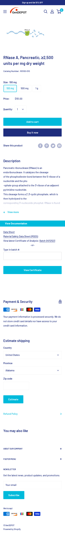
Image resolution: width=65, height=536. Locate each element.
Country (7, 347)
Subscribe (13, 495)
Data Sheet (9, 232)
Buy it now (32, 132)
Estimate (13, 399)
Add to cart (32, 121)
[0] (59, 12)
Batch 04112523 (47, 240)
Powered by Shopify (12, 529)
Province (7, 363)
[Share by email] (59, 145)
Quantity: (8, 109)
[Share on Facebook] (40, 145)
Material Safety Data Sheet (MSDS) (20, 236)
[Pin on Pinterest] (46, 145)
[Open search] (46, 11)
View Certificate (33, 270)
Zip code (7, 378)
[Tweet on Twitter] (53, 145)
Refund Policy (10, 413)
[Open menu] (5, 11)
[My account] (52, 11)
